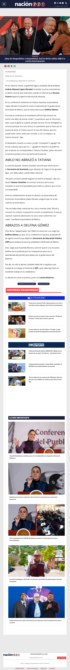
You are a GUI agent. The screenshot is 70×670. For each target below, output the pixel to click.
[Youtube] (60, 3)
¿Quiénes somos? (20, 668)
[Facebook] (55, 3)
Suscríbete (52, 668)
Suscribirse (61, 657)
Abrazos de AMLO (43, 284)
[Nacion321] (30, 4)
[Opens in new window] (16, 306)
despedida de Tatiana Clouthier (27, 284)
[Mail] (63, 3)
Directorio (44, 668)
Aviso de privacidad (32, 668)
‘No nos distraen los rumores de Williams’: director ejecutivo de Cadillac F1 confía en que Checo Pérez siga (45, 379)
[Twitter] (58, 3)
